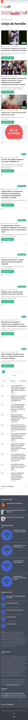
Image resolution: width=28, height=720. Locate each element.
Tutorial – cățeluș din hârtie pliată (15, 610)
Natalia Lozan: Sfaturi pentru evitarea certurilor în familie (12, 293)
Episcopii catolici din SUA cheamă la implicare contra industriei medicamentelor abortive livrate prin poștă (18, 427)
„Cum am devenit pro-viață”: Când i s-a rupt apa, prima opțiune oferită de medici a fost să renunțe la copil (18, 389)
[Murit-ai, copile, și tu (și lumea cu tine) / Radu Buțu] (3, 513)
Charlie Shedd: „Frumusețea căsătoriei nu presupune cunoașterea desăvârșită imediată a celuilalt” (12, 194)
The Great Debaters (11, 617)
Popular (13, 381)
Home (3, 19)
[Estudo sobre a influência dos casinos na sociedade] (6, 540)
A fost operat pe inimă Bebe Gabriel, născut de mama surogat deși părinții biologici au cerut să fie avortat (18, 437)
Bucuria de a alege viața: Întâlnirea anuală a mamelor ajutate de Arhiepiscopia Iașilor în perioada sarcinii (17, 476)
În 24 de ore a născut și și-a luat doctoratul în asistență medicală (14, 49)
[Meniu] (2, 7)
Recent (4, 381)
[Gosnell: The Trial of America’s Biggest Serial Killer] (3, 599)
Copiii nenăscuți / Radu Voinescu (14, 503)
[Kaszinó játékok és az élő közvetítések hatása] (6, 555)
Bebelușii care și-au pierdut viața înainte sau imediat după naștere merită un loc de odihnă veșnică (18, 398)
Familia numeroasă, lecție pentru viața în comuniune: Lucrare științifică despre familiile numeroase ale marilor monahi (14, 81)
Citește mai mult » (7, 58)
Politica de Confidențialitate (7, 704)
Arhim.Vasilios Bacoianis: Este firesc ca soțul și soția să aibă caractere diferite (12, 356)
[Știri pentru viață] (7, 6)
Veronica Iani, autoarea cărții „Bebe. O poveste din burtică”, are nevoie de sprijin (18, 467)
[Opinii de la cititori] (14, 131)
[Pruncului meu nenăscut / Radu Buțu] (3, 520)
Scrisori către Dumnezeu (12, 603)
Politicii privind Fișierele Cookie (13, 685)
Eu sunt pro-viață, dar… (12, 624)
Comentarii (23, 381)
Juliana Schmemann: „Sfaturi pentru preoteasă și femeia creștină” (12, 262)
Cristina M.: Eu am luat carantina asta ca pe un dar (13, 114)
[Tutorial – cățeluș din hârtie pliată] (3, 613)
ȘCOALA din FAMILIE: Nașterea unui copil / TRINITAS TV (12, 160)
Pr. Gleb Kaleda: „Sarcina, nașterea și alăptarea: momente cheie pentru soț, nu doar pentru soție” (14, 229)
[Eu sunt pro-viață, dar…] (3, 627)
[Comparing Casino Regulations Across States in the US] (6, 586)
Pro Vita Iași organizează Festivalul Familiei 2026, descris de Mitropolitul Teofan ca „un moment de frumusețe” (18, 408)
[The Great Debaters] (3, 620)
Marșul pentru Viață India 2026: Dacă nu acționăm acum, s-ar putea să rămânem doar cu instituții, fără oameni (18, 447)
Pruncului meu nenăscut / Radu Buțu (15, 517)
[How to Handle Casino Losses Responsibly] (6, 571)
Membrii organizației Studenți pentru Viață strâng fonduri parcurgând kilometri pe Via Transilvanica (18, 418)
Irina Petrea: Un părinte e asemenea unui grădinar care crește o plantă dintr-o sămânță (13, 324)
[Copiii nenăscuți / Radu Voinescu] (3, 507)
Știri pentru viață (5, 46)
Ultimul (14, 375)
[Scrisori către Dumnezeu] (3, 606)
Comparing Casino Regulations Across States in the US (19, 578)
